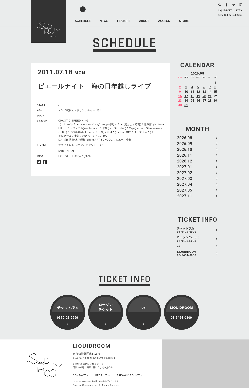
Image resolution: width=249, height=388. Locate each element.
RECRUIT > (102, 375)
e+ (178, 246)
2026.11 (184, 155)
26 (198, 100)
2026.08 (184, 138)
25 (192, 100)
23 (180, 100)
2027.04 (184, 184)
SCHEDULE (83, 21)
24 (186, 100)
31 (186, 105)
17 (186, 96)
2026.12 (184, 161)
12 (198, 92)
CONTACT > (81, 375)
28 (209, 100)
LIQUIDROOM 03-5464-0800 (186, 253)
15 (215, 92)
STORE (184, 21)
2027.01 (184, 167)
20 (204, 96)
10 (186, 92)
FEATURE (123, 21)
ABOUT (144, 21)
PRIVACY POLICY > (130, 375)
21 (209, 96)
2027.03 (184, 179)
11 (192, 92)
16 (180, 96)
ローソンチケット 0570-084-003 (188, 239)
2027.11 (184, 196)
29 (215, 100)
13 (204, 92)
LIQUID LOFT (225, 10)
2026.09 (184, 144)
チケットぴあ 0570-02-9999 (186, 230)
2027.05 (184, 190)
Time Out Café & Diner (230, 15)
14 (209, 92)
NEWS (104, 21)
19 (198, 96)
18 (192, 96)
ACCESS (164, 21)
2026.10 (184, 149)
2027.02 (184, 173)
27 (204, 100)
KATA (239, 10)
